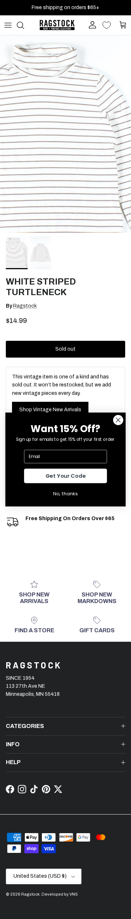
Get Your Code (65, 476)
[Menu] (8, 25)
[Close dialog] (118, 420)
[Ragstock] (57, 25)
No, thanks (65, 493)
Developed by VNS (59, 894)
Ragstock (25, 306)
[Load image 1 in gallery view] (65, 134)
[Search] (24, 25)
